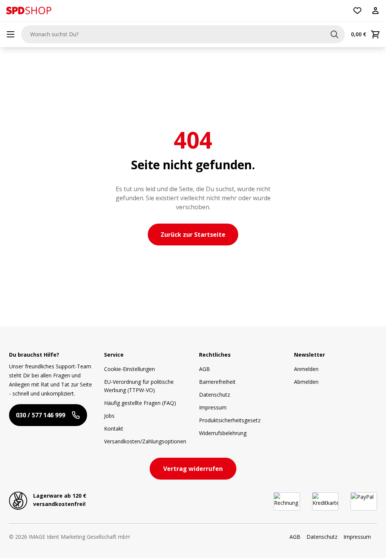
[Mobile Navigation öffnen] (10, 34)
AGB (204, 369)
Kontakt (113, 428)
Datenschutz (214, 394)
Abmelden (306, 381)
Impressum (213, 407)
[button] (28, 10)
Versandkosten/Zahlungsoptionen (145, 441)
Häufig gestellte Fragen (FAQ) (140, 402)
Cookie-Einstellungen (129, 369)
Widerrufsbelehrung (223, 433)
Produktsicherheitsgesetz (229, 420)
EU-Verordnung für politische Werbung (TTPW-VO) (139, 386)
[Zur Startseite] (28, 10)
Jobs (109, 415)
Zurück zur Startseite (193, 234)
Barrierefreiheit (217, 381)
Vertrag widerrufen (193, 468)
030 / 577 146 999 (40, 415)
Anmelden (306, 369)
